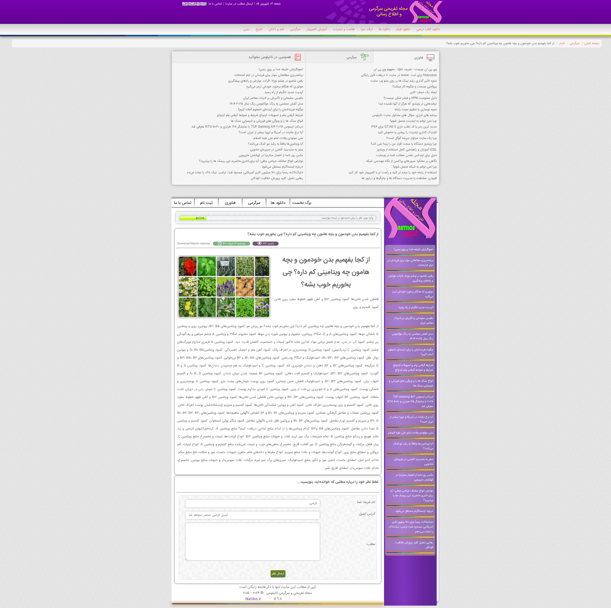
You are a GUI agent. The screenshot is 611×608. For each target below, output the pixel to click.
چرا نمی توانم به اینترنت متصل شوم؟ (413, 121)
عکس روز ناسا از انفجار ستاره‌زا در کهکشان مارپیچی (271, 155)
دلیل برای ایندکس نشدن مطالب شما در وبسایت (406, 155)
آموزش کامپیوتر (316, 29)
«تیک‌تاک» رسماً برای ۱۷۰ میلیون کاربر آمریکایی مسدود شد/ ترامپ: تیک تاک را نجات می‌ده (245, 172)
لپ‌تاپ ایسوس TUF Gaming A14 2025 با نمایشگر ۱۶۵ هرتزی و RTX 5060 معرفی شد (247, 126)
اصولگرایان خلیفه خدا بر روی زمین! (281, 69)
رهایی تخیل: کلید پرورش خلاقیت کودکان (277, 178)
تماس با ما (215, 3)
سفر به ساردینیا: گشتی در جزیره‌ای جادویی (276, 149)
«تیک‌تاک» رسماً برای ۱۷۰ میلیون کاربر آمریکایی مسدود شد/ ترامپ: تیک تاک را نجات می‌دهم (411, 527)
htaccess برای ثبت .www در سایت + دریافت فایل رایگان (399, 75)
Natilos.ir (253, 599)
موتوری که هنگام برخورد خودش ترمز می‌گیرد (274, 86)
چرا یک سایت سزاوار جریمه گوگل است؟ (411, 138)
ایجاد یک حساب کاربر (423, 92)
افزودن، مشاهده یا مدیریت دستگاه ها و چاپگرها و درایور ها (399, 178)
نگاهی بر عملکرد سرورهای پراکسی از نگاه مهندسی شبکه (401, 161)
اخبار (562, 43)
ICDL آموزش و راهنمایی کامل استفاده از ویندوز (407, 149)
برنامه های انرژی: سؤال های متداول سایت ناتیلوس (404, 115)
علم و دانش (276, 29)
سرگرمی (295, 29)
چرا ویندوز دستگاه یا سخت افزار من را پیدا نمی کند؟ (404, 144)
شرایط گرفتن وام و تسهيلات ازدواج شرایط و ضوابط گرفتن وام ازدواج (260, 115)
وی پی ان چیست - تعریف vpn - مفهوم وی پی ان (405, 69)
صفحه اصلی (592, 43)
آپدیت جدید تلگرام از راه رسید (283, 92)
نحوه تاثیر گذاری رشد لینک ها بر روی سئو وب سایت (403, 81)
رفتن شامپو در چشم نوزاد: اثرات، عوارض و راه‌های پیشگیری (265, 81)
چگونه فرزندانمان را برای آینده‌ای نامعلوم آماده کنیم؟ (270, 109)
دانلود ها (384, 29)
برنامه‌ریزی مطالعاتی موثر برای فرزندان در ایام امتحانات (268, 75)
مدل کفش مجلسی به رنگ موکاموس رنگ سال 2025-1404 (266, 103)
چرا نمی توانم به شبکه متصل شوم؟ (415, 166)
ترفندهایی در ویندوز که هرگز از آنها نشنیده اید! (408, 103)
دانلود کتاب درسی (428, 29)
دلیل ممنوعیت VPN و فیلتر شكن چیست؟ (410, 98)
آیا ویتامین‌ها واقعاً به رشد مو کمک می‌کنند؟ (275, 144)
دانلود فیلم (403, 29)
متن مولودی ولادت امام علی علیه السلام (278, 138)
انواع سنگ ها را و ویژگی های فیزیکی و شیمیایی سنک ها (267, 121)
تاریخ (259, 29)
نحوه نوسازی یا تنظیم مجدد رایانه (416, 109)
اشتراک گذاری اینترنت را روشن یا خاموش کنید (407, 132)
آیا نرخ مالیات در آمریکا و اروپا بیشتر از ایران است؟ (271, 132)
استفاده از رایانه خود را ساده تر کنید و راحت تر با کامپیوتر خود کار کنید (392, 172)
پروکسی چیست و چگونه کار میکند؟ (414, 86)
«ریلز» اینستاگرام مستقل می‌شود (282, 166)
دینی (246, 29)
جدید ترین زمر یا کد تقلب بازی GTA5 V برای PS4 (404, 126)
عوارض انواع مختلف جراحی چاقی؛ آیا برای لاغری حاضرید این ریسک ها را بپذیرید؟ (251, 161)
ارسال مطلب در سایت (239, 3)
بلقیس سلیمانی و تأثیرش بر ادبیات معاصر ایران (273, 98)
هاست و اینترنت (344, 29)
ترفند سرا (367, 29)
